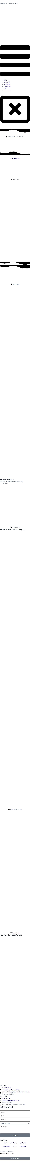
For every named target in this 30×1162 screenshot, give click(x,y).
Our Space (7, 84)
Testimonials (7, 91)
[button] (15, 61)
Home (5, 80)
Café (5, 88)
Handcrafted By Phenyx (7, 1153)
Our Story (7, 82)
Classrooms (7, 86)
